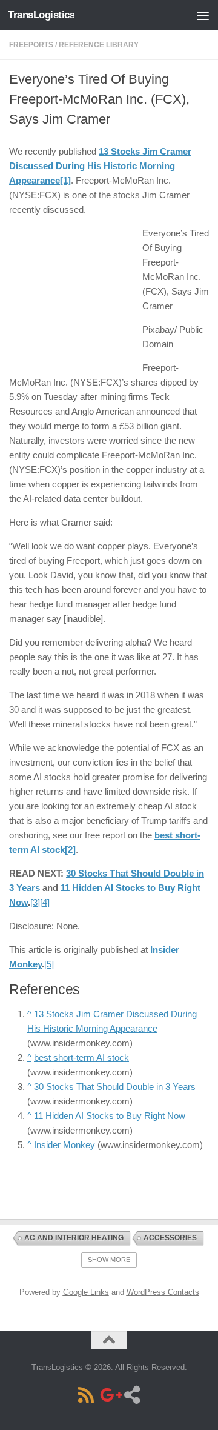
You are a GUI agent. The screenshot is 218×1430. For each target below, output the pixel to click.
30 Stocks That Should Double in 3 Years (115, 1086)
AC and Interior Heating (74, 1238)
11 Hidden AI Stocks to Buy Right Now (109, 1116)
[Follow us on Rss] (86, 1395)
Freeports (31, 45)
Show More (109, 1259)
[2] (70, 849)
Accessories (170, 1238)
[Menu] (203, 15)
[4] (45, 902)
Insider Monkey (64, 1145)
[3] (35, 902)
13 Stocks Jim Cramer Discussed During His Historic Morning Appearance (100, 165)
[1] (65, 180)
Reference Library (99, 45)
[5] (49, 964)
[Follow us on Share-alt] (132, 1395)
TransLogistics (41, 15)
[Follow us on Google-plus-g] (109, 1395)
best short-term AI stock (81, 1057)
